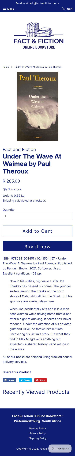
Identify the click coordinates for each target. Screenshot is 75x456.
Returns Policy (37, 428)
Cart (69, 8)
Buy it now (37, 246)
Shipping (8, 200)
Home (6, 67)
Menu (10, 8)
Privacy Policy (37, 433)
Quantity (8, 209)
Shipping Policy (38, 438)
